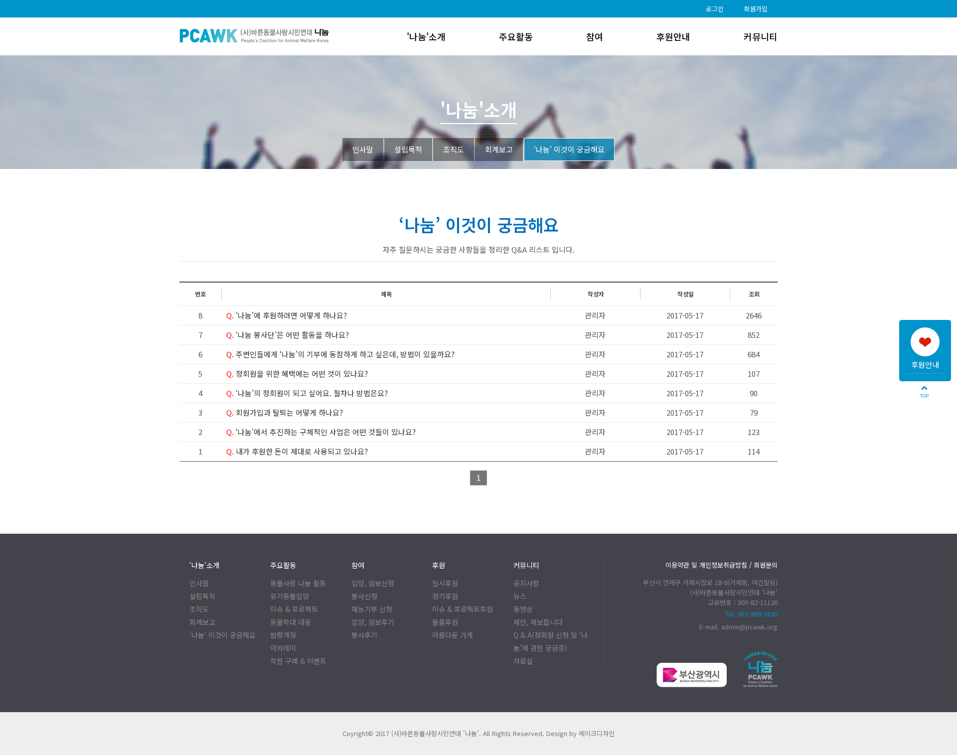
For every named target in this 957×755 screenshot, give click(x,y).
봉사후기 (364, 635)
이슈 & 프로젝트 (294, 609)
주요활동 (516, 36)
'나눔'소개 (426, 36)
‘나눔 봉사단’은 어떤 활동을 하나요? (287, 334)
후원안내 (925, 364)
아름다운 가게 (452, 635)
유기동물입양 (289, 596)
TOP (924, 396)
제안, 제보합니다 (538, 622)
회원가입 (756, 8)
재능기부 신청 (371, 609)
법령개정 (283, 635)
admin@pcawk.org (749, 626)
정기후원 (445, 596)
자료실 (523, 661)
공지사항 (526, 583)
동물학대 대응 (290, 622)
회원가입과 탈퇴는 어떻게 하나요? (284, 412)
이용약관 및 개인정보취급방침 (706, 565)
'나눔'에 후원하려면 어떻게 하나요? (286, 315)
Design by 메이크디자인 (580, 733)
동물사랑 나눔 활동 (298, 583)
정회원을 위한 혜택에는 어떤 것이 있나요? (297, 373)
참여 (594, 36)
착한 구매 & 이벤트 (298, 661)
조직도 (453, 149)
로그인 (715, 8)
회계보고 (499, 149)
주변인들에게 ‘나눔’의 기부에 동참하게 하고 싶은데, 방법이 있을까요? (340, 354)
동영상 (523, 609)
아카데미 (283, 648)
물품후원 (445, 622)
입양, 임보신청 (372, 583)
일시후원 (445, 583)
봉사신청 (364, 596)
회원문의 (766, 565)
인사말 (362, 149)
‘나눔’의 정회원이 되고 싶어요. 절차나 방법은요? (307, 393)
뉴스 (519, 596)
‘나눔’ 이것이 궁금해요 (569, 149)
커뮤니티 (761, 36)
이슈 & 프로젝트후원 (462, 609)
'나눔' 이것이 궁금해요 (222, 635)
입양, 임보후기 (372, 622)
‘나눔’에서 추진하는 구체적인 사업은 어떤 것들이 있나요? (321, 432)
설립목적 (408, 149)
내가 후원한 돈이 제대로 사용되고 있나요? (297, 451)
